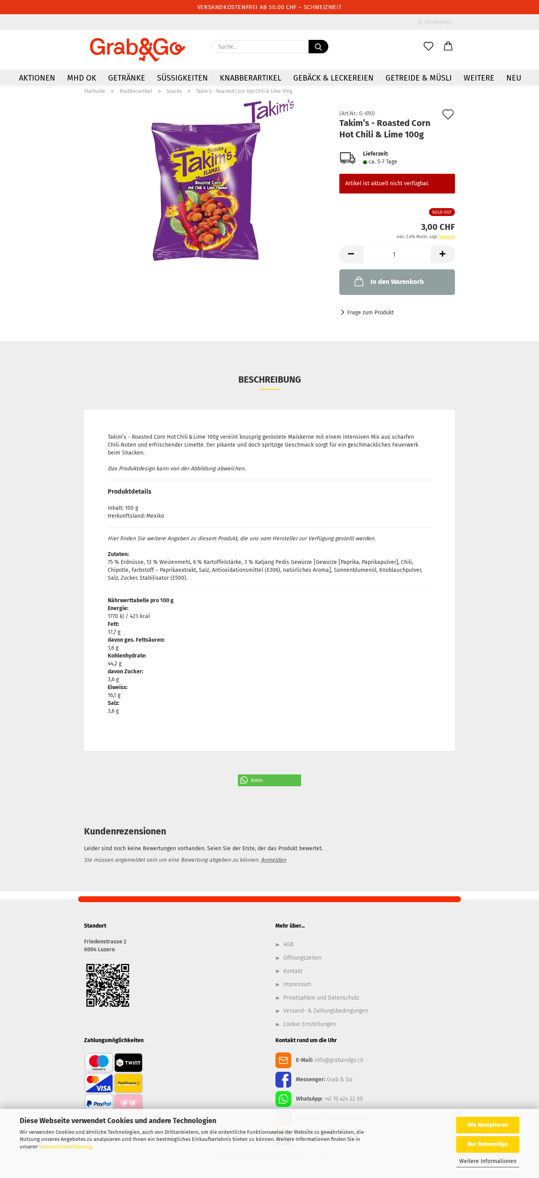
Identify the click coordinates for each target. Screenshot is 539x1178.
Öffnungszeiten (302, 957)
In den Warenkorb (397, 282)
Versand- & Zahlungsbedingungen (325, 1010)
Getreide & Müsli (419, 78)
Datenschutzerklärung (65, 1147)
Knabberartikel (250, 78)
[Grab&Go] (137, 50)
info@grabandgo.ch (338, 1060)
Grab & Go (339, 1079)
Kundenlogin (437, 22)
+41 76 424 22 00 (343, 1098)
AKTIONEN (37, 78)
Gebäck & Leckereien (333, 78)
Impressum (297, 984)
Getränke (126, 78)
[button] (448, 46)
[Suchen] (318, 46)
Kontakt (293, 971)
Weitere (479, 78)
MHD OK (81, 78)
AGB (288, 944)
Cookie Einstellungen (309, 1024)
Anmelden (273, 860)
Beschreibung (269, 379)
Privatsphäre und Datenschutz (321, 997)
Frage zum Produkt (370, 312)
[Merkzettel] (428, 46)
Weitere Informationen (488, 1161)
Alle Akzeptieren (487, 1125)
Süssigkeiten (182, 78)
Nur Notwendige (488, 1144)
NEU (513, 78)
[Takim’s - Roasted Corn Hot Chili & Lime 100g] (206, 191)
